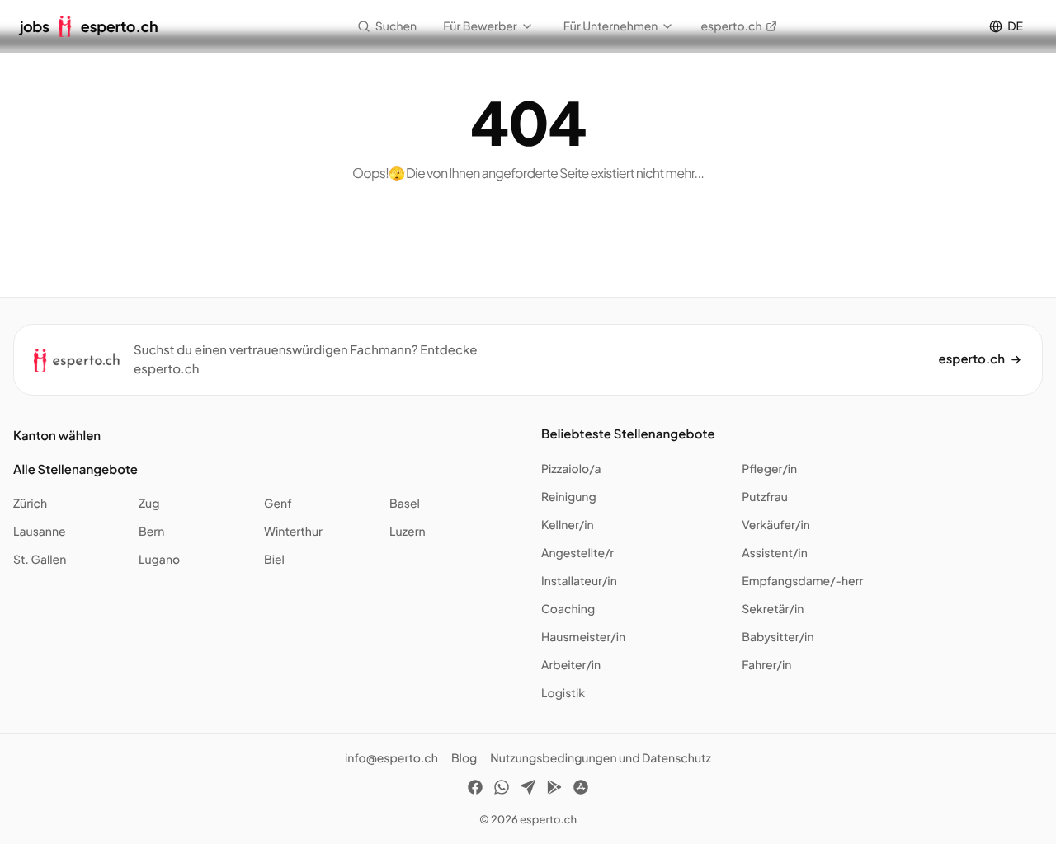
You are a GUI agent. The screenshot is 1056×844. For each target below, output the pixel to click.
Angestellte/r (577, 553)
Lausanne (39, 531)
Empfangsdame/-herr (802, 581)
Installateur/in (579, 581)
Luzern (407, 531)
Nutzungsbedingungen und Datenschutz (600, 758)
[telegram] (528, 789)
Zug (149, 503)
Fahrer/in (766, 665)
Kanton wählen (57, 435)
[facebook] (475, 789)
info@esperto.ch (391, 758)
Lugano (159, 559)
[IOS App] (581, 789)
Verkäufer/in (776, 525)
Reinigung (568, 497)
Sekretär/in (773, 609)
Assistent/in (775, 553)
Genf (278, 503)
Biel (274, 559)
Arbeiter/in (571, 665)
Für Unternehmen (610, 26)
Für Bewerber (480, 26)
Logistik (563, 693)
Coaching (568, 609)
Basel (404, 503)
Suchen (396, 26)
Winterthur (293, 531)
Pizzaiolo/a (571, 469)
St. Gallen (39, 559)
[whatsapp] (501, 789)
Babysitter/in (777, 637)
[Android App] (554, 789)
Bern (151, 531)
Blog (464, 758)
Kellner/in (567, 525)
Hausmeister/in (583, 637)
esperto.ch (730, 26)
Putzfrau (765, 497)
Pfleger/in (769, 469)
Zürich (30, 503)
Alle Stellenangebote (75, 469)
